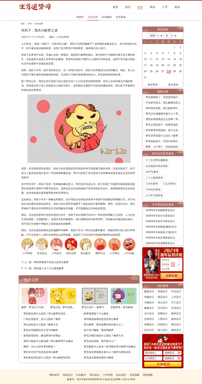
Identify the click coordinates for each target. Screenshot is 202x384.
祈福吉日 (163, 324)
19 (157, 65)
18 (151, 65)
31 (145, 77)
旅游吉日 (176, 318)
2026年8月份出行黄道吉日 (160, 215)
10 (145, 59)
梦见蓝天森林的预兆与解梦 (99, 357)
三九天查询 (169, 183)
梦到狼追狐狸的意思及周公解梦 (101, 319)
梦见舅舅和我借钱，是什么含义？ (164, 130)
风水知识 (94, 374)
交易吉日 (149, 318)
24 (145, 71)
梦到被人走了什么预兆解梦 (49, 268)
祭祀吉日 (176, 324)
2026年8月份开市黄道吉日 (160, 221)
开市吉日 (163, 307)
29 (174, 71)
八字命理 (108, 374)
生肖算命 (121, 17)
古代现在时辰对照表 (157, 166)
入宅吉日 (176, 296)
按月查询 (173, 84)
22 (174, 65)
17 (145, 65)
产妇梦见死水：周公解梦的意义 (163, 102)
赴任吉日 (149, 329)
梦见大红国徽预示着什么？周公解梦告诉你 (164, 113)
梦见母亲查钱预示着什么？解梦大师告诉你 (107, 352)
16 (180, 59)
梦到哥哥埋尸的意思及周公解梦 (40, 352)
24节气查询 (152, 171)
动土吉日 (163, 302)
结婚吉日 (149, 296)
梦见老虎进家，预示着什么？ (100, 341)
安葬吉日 (163, 313)
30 (180, 71)
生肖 (30, 23)
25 (151, 71)
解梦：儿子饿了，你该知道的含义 (164, 146)
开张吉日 (176, 307)
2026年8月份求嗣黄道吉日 (160, 243)
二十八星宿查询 (154, 177)
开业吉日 (176, 291)
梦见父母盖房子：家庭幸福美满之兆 (164, 124)
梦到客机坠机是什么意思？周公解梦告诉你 (46, 357)
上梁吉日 (163, 318)
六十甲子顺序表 (154, 195)
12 (157, 59)
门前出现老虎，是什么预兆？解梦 (42, 319)
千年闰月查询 (153, 189)
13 (162, 59)
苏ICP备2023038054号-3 (90, 379)
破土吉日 (163, 329)
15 (174, 59)
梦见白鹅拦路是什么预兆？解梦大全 (103, 335)
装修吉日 (163, 291)
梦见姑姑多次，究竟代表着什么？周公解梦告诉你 (164, 141)
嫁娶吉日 (149, 307)
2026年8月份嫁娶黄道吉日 (160, 210)
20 (162, 65)
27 (162, 71)
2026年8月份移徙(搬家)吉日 (161, 226)
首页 (23, 23)
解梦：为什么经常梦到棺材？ (39, 346)
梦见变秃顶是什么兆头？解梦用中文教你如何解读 (164, 135)
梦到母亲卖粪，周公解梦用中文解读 (164, 108)
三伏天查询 (152, 183)
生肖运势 (93, 17)
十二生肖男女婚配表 (157, 160)
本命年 (80, 17)
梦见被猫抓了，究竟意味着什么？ (164, 97)
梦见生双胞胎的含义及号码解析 (40, 330)
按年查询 (153, 84)
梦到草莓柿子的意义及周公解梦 (51, 262)
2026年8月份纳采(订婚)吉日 (161, 232)
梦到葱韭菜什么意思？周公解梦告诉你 (44, 313)
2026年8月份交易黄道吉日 (160, 237)
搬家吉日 (149, 291)
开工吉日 (176, 302)
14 (168, 59)
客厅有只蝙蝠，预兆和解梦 (99, 330)
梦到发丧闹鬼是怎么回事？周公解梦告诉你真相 (164, 119)
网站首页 (54, 374)
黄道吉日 (68, 374)
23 (180, 65)
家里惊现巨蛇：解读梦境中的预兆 (42, 335)
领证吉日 (163, 296)
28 (168, 71)
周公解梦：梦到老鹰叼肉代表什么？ (103, 324)
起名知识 (121, 374)
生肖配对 (107, 17)
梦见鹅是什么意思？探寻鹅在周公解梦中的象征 (110, 346)
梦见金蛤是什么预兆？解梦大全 (40, 324)
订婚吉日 (149, 302)
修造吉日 (176, 329)
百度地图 (134, 374)
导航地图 (148, 374)
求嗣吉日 (149, 324)
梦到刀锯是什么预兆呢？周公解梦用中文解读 (48, 341)
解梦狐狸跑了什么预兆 (96, 313)
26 (157, 71)
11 (151, 59)
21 (168, 65)
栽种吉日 (176, 313)
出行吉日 (149, 313)
